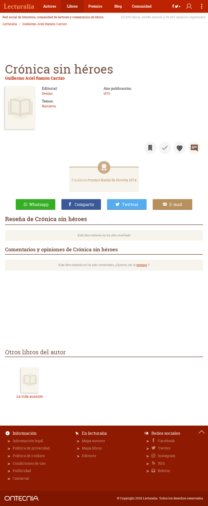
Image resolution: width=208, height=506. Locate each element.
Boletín (163, 470)
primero (141, 265)
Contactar (21, 478)
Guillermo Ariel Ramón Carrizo (44, 24)
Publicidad (22, 470)
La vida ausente (29, 396)
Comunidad (141, 6)
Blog (118, 6)
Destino (47, 93)
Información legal (28, 440)
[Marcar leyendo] (150, 148)
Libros (72, 6)
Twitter (164, 448)
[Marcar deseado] (180, 148)
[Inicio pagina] (201, 432)
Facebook (166, 440)
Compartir (84, 204)
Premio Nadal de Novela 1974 (112, 180)
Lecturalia (10, 24)
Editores (89, 455)
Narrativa (49, 106)
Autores (49, 6)
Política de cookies (29, 455)
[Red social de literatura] (19, 6)
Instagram (166, 455)
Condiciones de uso (29, 463)
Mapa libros (92, 448)
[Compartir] (176, 6)
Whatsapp (39, 204)
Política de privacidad (31, 448)
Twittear (130, 204)
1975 (106, 93)
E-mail (175, 204)
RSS (161, 463)
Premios (95, 6)
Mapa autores (93, 440)
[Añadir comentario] (194, 148)
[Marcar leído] (165, 148)
